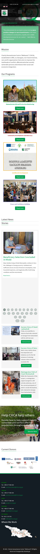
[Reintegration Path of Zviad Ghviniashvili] (6, 383)
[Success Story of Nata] (6, 354)
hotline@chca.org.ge (11, 519)
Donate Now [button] (32, 431)
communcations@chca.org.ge (14, 495)
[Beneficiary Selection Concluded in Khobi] (20, 243)
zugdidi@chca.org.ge (11, 511)
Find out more (26, 342)
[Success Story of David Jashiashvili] (6, 331)
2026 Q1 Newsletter (9, 23)
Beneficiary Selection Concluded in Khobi (19, 258)
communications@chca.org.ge (30, 4)
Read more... (7, 275)
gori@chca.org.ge (10, 503)
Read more (20, 108)
